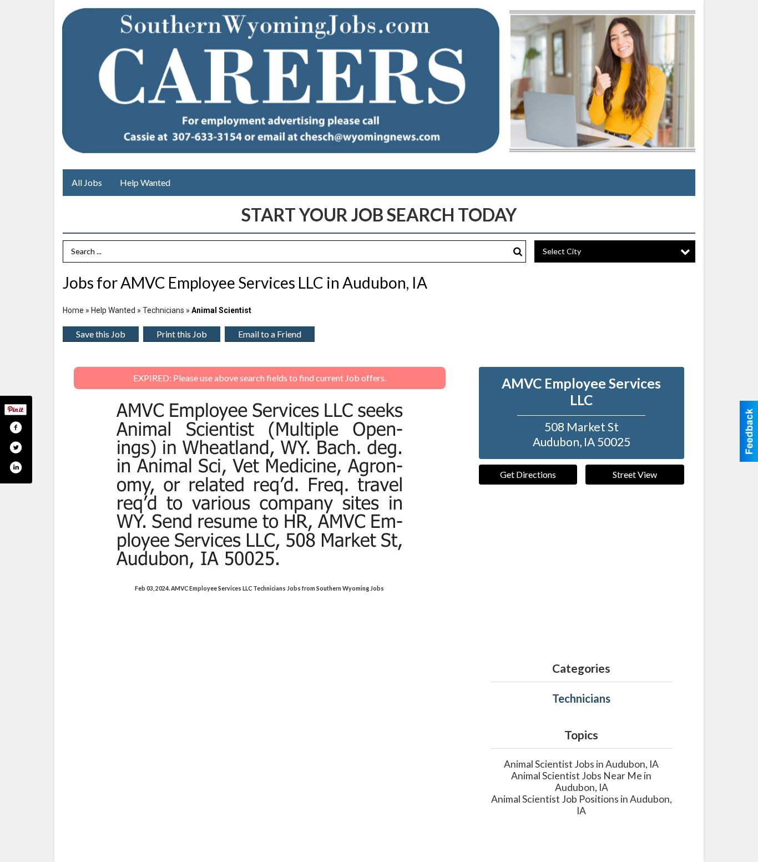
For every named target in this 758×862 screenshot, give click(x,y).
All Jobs (87, 182)
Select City (562, 251)
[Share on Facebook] (15, 427)
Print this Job (181, 334)
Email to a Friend (269, 334)
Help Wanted (145, 182)
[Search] (517, 252)
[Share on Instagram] (15, 467)
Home (73, 310)
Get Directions (528, 474)
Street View (635, 474)
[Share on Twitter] (15, 447)
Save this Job (100, 334)
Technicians (163, 310)
